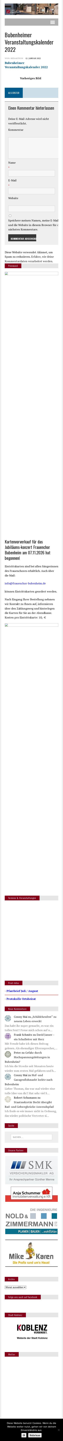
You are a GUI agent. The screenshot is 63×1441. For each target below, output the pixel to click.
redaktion (17, 58)
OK (24, 1435)
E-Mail (12, 180)
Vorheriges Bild (30, 78)
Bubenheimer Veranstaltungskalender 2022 (26, 65)
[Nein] (58, 1430)
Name (12, 163)
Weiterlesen (35, 1435)
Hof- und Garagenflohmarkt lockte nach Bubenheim (28, 1079)
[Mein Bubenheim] (31, 9)
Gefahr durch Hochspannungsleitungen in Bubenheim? (27, 1057)
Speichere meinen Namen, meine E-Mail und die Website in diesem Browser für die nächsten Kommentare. (34, 224)
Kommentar (15, 130)
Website (13, 198)
